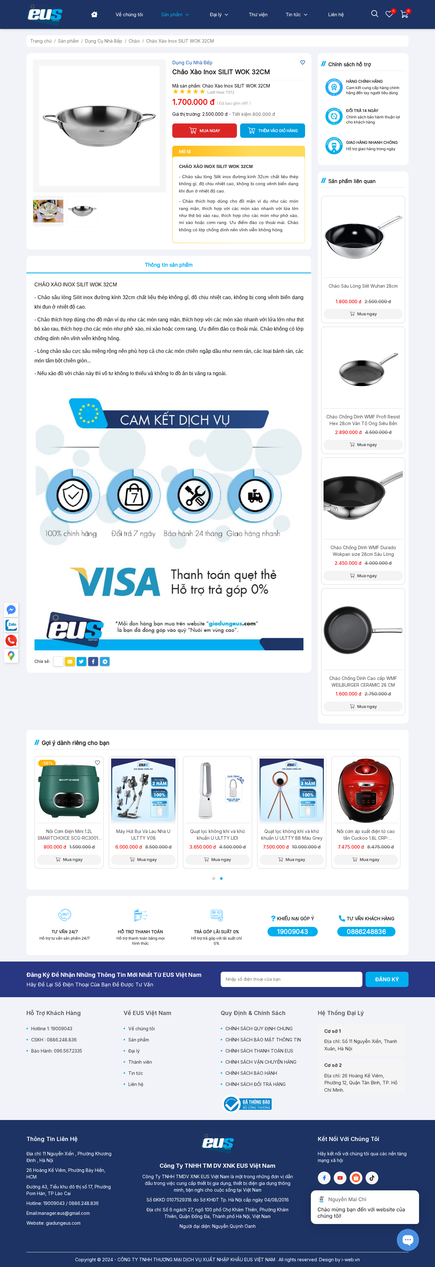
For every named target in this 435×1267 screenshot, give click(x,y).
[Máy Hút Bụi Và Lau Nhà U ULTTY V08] (143, 791)
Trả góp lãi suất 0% (216, 931)
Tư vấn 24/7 (65, 931)
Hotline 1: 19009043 (51, 1028)
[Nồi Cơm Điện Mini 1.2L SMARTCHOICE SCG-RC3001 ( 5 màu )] (69, 791)
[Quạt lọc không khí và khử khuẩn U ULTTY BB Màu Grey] (292, 791)
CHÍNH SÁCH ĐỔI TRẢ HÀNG (255, 1084)
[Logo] (217, 1143)
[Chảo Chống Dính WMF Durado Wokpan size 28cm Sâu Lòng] (363, 499)
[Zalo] (11, 625)
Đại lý (134, 1051)
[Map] (11, 656)
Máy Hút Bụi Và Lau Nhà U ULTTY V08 (143, 835)
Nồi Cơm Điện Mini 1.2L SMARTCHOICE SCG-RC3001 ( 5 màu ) (69, 835)
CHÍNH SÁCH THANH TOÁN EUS (259, 1051)
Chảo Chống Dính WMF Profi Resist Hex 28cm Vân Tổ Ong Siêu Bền (363, 420)
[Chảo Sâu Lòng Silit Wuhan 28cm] (363, 237)
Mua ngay (366, 313)
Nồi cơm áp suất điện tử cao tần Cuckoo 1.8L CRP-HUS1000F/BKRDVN (366, 835)
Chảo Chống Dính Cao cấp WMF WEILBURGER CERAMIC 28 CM (363, 682)
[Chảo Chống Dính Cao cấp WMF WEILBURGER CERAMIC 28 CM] (363, 630)
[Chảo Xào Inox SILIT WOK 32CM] (99, 126)
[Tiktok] (372, 1178)
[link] (129, 14)
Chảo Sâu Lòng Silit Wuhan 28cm (363, 286)
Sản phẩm (138, 1039)
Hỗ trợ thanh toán (140, 931)
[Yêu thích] (389, 16)
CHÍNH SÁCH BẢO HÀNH (251, 1073)
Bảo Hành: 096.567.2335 (56, 1051)
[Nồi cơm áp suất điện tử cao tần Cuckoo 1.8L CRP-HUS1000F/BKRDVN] (366, 791)
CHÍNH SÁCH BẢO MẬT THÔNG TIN (263, 1039)
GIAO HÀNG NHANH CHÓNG (372, 142)
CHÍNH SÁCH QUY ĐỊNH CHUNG (259, 1028)
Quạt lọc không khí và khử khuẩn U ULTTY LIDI (217, 835)
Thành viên (140, 1062)
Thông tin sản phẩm (169, 265)
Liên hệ (135, 1084)
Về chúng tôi (141, 1028)
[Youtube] (340, 1178)
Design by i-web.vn (339, 1259)
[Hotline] (11, 640)
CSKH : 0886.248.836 (54, 1039)
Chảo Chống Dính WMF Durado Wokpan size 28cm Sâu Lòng (363, 551)
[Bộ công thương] (246, 1103)
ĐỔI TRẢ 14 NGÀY (362, 110)
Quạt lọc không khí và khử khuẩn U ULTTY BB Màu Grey (292, 835)
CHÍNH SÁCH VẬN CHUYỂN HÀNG (260, 1062)
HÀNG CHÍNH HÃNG (364, 81)
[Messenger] (11, 610)
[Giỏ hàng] (404, 16)
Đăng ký (387, 979)
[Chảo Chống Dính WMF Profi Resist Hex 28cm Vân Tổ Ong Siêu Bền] (363, 368)
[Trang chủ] (94, 15)
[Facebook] (324, 1178)
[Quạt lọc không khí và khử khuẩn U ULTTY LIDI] (217, 791)
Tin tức (135, 1073)
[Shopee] (356, 1178)
